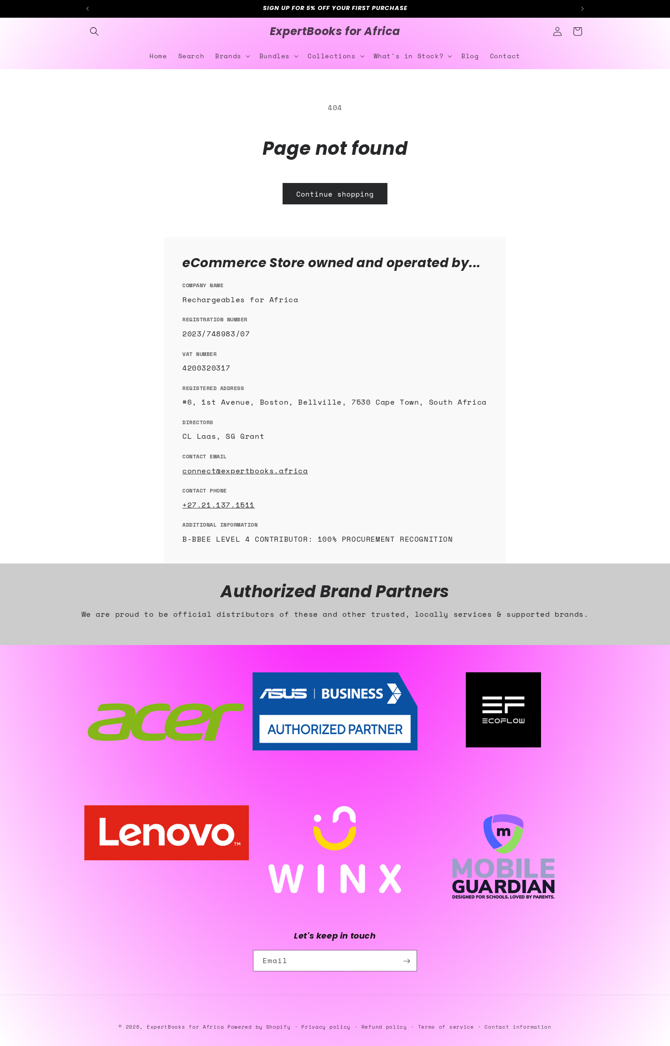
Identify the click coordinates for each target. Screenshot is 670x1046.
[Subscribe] (407, 961)
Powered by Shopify (259, 1027)
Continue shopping (335, 194)
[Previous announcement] (87, 8)
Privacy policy (325, 1026)
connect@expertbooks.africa (245, 470)
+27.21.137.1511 (218, 504)
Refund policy (384, 1026)
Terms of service (446, 1026)
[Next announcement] (582, 8)
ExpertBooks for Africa (185, 1027)
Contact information (517, 1026)
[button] (94, 31)
